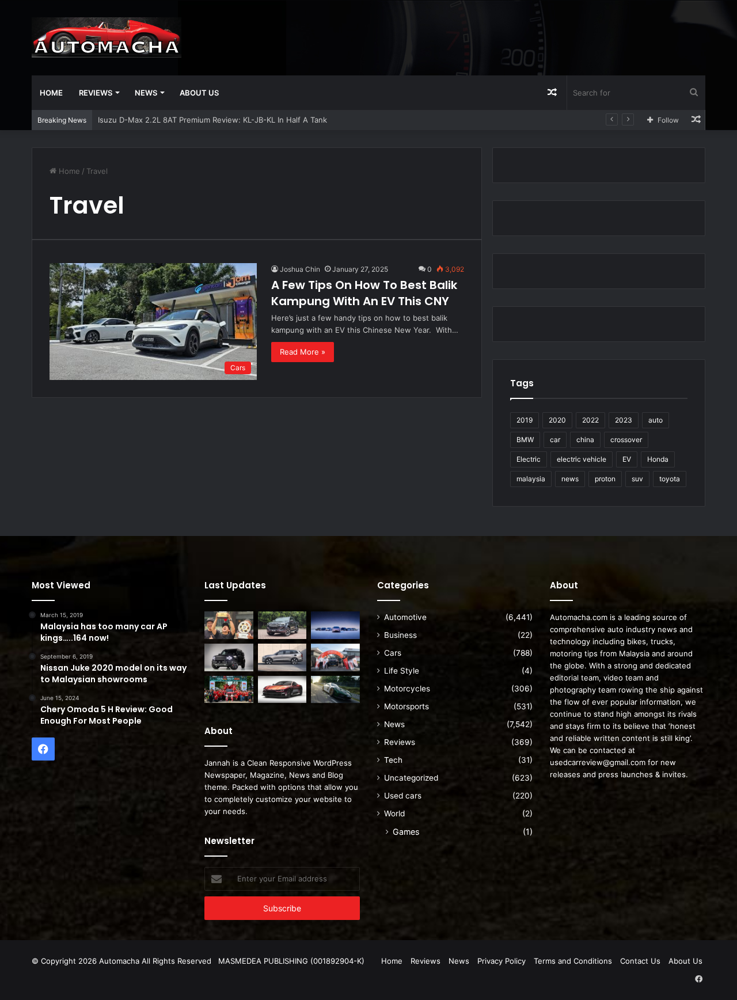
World (394, 813)
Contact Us (640, 960)
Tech (393, 760)
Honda (657, 459)
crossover (626, 439)
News (146, 92)
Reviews (95, 92)
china (585, 439)
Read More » (302, 351)
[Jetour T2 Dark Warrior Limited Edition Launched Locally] (228, 657)
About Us (199, 92)
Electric (528, 459)
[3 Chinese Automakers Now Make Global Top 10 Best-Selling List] (335, 625)
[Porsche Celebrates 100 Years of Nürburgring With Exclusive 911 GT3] (335, 690)
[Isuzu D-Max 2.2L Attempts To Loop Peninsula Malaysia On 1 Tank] (335, 657)
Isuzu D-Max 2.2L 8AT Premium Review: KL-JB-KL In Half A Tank (212, 119)
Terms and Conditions (573, 960)
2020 (557, 420)
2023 (623, 420)
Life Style (401, 670)
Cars (392, 652)
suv (637, 478)
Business (400, 635)
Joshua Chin (300, 269)
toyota (669, 478)
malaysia (530, 478)
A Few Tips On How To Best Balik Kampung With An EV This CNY (364, 293)
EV (626, 459)
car (555, 439)
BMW (525, 439)
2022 (590, 420)
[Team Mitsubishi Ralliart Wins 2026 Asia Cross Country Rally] (228, 690)
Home (51, 92)
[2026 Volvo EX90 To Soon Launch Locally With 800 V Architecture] (282, 657)
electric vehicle (581, 459)
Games (406, 831)
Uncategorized (411, 777)
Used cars (402, 795)
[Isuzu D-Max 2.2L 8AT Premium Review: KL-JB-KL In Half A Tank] (282, 625)
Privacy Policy (501, 960)
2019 (524, 420)
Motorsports (406, 706)
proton (605, 478)
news (570, 478)
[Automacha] (106, 37)
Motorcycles (407, 688)
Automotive (405, 617)
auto (655, 420)
